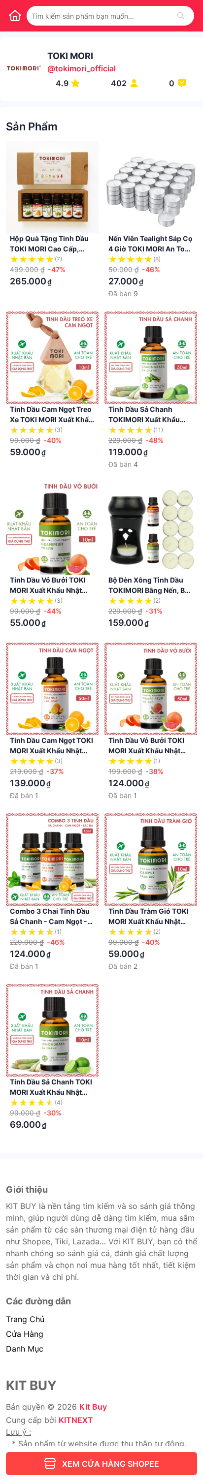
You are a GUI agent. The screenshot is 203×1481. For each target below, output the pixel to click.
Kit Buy (93, 1407)
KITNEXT (76, 1420)
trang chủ (25, 1319)
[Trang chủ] (15, 16)
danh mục (24, 1349)
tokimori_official (85, 68)
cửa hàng (24, 1334)
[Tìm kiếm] (180, 16)
